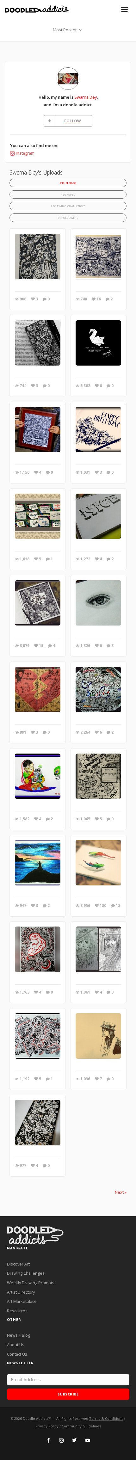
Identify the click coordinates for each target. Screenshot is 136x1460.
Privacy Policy (47, 1426)
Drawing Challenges (26, 1273)
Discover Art (18, 1264)
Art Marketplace (22, 1301)
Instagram (25, 153)
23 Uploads (68, 183)
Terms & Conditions (106, 1418)
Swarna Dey (85, 97)
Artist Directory (21, 1292)
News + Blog (18, 1335)
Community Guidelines (81, 1426)
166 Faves (68, 195)
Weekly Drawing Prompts (30, 1282)
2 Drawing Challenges (68, 206)
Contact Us (17, 1354)
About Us (15, 1344)
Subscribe (68, 1394)
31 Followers (68, 218)
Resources (17, 1311)
